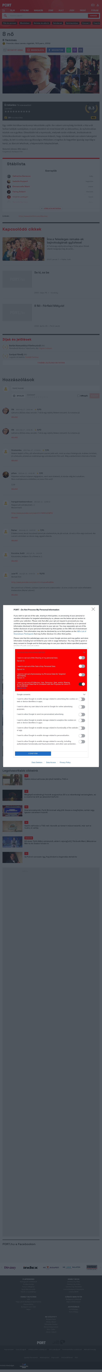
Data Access (51, 762)
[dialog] (51, 686)
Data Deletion (37, 762)
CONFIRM (33, 753)
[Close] (94, 610)
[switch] (82, 657)
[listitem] (51, 652)
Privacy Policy (65, 762)
